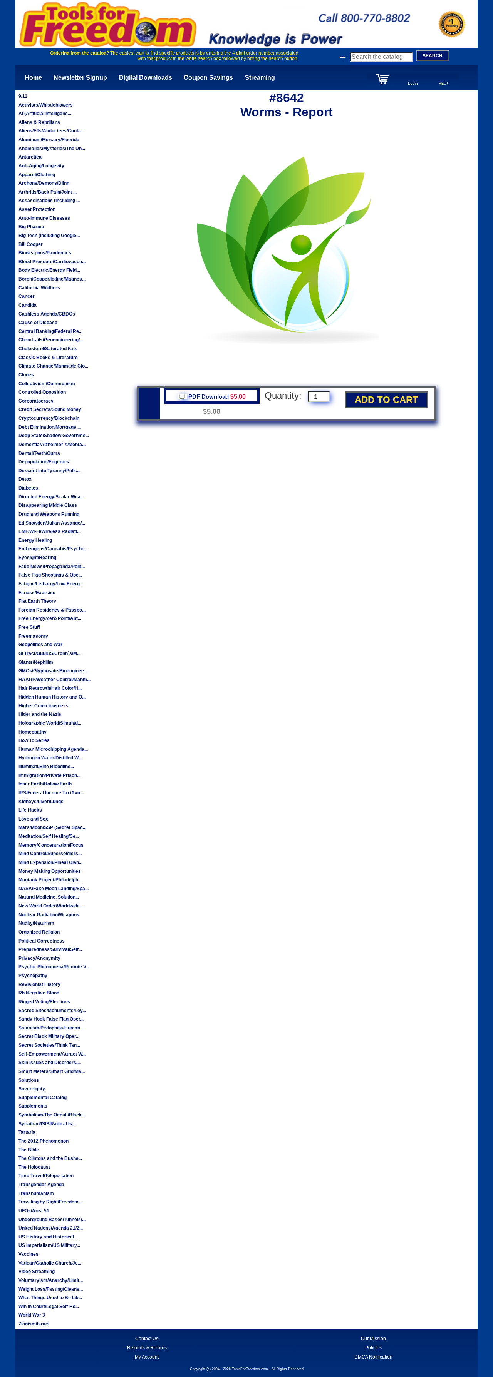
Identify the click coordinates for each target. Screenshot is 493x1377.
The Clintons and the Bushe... (50, 1158)
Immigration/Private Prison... (49, 775)
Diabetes (28, 488)
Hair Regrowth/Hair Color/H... (50, 688)
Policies (373, 1347)
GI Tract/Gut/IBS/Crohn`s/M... (49, 653)
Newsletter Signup (80, 77)
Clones (26, 375)
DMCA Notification (373, 1357)
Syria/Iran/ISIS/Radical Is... (46, 1123)
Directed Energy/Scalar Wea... (51, 497)
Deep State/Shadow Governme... (53, 435)
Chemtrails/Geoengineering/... (50, 340)
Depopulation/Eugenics (43, 462)
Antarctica (30, 157)
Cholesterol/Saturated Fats (47, 348)
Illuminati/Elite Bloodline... (46, 766)
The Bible (28, 1150)
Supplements (32, 1106)
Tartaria (26, 1132)
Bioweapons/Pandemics (44, 253)
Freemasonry (33, 636)
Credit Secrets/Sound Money (49, 409)
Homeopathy (32, 732)
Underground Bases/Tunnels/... (52, 1219)
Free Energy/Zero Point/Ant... (49, 618)
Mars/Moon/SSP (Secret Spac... (52, 827)
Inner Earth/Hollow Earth (45, 784)
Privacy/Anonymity (39, 958)
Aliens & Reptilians (39, 122)
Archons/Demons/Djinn (43, 183)
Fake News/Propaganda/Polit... (51, 566)
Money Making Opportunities (49, 871)
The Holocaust (34, 1167)
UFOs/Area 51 (33, 1210)
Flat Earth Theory (37, 601)
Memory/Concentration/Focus (51, 845)
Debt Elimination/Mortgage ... (49, 427)
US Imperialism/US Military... (49, 1245)
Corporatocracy (36, 401)
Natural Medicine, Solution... (48, 897)
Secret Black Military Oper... (48, 1036)
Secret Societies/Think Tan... (49, 1045)
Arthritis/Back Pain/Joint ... (47, 192)
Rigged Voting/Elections (44, 1001)
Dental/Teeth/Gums (39, 453)
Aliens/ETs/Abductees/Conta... (51, 131)
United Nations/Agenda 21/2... (50, 1228)
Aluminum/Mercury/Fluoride (48, 139)
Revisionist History (39, 984)
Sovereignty (31, 1088)
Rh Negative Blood (38, 993)
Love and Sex (33, 819)
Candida (27, 305)
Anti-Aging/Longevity (41, 166)
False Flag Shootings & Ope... (50, 575)
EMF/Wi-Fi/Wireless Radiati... (49, 531)
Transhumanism (36, 1193)
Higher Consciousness (43, 706)
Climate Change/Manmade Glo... (53, 366)
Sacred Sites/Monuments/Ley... (52, 1010)
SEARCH (433, 55)
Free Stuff (29, 627)
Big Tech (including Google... (49, 235)
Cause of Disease (37, 322)
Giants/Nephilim (35, 662)
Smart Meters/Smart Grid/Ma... (51, 1071)
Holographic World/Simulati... (49, 723)
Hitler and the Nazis (39, 714)
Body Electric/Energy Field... (49, 270)
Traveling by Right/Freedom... (50, 1202)
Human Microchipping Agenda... (53, 749)
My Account (147, 1357)
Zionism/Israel (33, 1324)
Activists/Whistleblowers (45, 105)
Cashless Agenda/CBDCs (46, 314)
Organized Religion (39, 932)
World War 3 (31, 1315)
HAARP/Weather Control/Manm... (54, 679)
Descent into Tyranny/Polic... (49, 470)
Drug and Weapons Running (48, 514)
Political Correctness (41, 941)
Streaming (260, 77)
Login (413, 83)
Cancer (26, 296)
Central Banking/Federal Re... (50, 331)
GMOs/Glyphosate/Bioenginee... (52, 670)
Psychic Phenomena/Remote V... (53, 966)
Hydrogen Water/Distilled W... (50, 757)
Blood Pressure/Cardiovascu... (52, 261)
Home (33, 77)
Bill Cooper (30, 244)
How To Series (34, 740)
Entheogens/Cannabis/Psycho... (53, 548)
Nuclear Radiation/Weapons (48, 914)
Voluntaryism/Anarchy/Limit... (50, 1280)
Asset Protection (36, 209)
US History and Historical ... (48, 1237)
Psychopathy (32, 975)
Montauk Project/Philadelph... (50, 879)
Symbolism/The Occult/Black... (51, 1115)
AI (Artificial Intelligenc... (44, 113)
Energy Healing (35, 540)
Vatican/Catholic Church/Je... (49, 1263)
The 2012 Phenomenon (43, 1141)
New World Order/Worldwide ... (51, 906)
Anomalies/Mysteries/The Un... (51, 148)
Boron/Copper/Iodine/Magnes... (52, 279)
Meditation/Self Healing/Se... (48, 836)
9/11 (22, 96)
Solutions (28, 1080)
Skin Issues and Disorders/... (49, 1062)
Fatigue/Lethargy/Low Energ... (50, 584)
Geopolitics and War (40, 644)
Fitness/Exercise (36, 592)
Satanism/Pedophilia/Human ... (51, 1028)
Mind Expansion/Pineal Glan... (50, 862)
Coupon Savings (208, 77)
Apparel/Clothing (36, 174)
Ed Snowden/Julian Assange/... (51, 523)
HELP (443, 83)
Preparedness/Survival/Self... (50, 949)
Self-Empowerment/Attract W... (52, 1054)
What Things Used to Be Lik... (50, 1297)
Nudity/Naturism (36, 923)
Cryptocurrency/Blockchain (48, 418)
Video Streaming (36, 1271)
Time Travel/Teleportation (46, 1175)
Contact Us (146, 1338)
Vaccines (28, 1254)
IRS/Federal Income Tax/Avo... (51, 792)
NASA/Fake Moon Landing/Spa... (53, 888)
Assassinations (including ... (49, 200)
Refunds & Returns (147, 1347)
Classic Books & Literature (48, 357)
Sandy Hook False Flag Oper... (51, 1019)
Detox (25, 479)
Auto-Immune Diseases (44, 218)
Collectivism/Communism (46, 383)
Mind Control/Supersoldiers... (50, 853)
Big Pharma (31, 226)
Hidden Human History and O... (52, 697)
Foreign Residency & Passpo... (52, 610)
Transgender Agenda (41, 1184)
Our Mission (373, 1338)
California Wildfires (39, 288)
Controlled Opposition (42, 392)
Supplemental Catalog (42, 1097)
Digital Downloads (145, 77)
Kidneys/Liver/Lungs (41, 801)
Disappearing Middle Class (47, 505)
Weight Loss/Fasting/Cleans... (50, 1289)
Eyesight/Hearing (37, 557)
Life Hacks (30, 810)
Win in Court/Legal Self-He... (48, 1306)
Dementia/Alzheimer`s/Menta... (52, 444)
